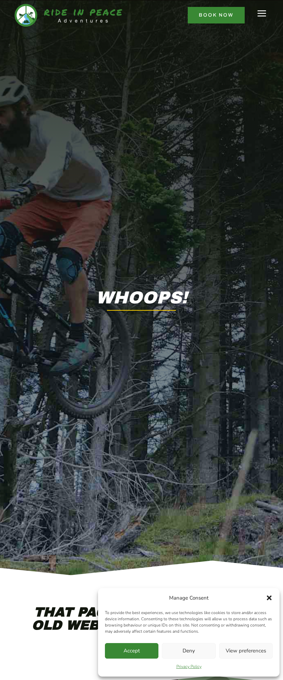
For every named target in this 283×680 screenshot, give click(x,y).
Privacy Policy (189, 666)
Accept (132, 650)
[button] (269, 597)
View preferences (246, 650)
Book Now (216, 15)
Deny (189, 650)
